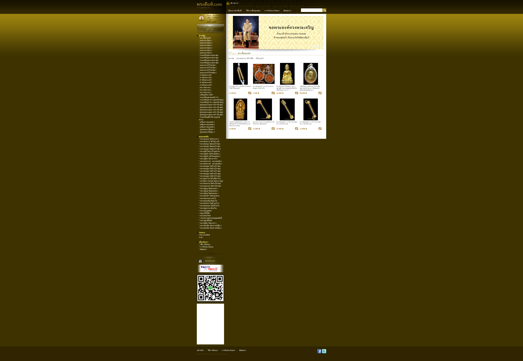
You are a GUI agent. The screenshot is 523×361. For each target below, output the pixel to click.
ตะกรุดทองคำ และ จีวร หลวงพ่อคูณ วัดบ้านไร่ (263, 87)
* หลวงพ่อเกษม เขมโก (207, 198)
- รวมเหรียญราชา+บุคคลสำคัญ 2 (211, 102)
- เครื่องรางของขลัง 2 (207, 125)
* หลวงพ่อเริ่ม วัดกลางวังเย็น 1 (210, 226)
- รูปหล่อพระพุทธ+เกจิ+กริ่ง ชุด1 (211, 105)
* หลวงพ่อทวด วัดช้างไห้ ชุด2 (210, 186)
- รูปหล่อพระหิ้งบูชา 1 (207, 129)
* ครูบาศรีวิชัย (204, 213)
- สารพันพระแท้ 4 (205, 82)
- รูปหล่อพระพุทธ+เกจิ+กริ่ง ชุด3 (211, 110)
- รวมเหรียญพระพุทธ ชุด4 (209, 63)
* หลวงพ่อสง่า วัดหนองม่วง (209, 196)
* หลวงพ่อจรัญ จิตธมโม (208, 201)
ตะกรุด (231, 58)
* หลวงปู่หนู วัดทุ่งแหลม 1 (208, 188)
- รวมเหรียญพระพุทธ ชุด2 (209, 58)
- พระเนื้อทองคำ (205, 38)
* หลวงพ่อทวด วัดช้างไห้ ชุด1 (210, 183)
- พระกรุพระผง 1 (205, 87)
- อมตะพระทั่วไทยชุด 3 (207, 70)
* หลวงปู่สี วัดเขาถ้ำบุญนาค (209, 151)
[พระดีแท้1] (275, 32)
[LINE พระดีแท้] (210, 301)
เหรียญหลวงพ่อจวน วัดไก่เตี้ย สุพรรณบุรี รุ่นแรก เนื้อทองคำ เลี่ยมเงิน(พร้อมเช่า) (310, 88)
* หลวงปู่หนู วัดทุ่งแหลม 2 (208, 191)
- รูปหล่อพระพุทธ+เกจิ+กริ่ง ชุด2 (211, 107)
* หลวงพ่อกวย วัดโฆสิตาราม (210, 179)
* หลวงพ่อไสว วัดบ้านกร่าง (209, 203)
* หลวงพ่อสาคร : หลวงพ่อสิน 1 (210, 161)
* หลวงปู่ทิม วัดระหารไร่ (208, 159)
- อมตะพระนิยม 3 (205, 45)
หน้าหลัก (200, 350)
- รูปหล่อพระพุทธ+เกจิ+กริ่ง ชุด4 (211, 112)
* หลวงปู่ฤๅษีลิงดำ (205, 221)
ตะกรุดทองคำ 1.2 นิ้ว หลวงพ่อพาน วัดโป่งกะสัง (286, 123)
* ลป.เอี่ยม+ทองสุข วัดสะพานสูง (211, 181)
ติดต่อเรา (287, 11)
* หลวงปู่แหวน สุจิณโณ (208, 208)
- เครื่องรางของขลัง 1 (207, 122)
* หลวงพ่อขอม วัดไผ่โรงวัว (209, 206)
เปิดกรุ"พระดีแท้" (235, 11)
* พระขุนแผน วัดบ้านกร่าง (209, 139)
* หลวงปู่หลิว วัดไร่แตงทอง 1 (210, 154)
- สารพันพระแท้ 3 (205, 80)
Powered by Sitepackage (220, 354)
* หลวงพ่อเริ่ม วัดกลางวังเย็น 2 (210, 228)
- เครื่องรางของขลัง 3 (207, 127)
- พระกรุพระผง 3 (205, 92)
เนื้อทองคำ (260, 58)
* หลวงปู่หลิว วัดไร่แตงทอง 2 (210, 156)
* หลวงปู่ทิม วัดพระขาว (208, 223)
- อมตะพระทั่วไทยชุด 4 (207, 73)
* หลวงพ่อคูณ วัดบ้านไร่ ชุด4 (210, 174)
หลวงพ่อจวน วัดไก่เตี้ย (244, 58)
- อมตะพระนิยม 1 (205, 40)
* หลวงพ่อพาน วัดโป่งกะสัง (209, 141)
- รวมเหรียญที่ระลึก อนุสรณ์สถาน (209, 118)
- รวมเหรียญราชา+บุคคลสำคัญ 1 (211, 100)
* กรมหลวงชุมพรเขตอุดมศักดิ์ (210, 218)
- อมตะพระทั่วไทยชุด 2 (207, 68)
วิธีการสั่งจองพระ (253, 11)
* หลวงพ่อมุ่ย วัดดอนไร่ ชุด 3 (210, 149)
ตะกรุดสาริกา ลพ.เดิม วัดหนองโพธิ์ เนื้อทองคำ (240, 87)
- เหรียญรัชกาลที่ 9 (206, 95)
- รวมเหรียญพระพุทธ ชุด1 (209, 55)
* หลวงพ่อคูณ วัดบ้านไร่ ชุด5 (210, 176)
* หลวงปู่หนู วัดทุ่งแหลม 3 (208, 193)
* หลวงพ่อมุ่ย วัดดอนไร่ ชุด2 (209, 146)
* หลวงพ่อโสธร (205, 216)
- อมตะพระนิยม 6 (205, 53)
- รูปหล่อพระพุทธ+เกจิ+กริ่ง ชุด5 (211, 115)
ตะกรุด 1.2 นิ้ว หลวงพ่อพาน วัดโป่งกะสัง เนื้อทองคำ (263, 123)
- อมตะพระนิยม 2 (205, 43)
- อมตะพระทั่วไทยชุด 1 (207, 65)
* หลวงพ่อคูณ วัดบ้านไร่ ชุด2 (210, 169)
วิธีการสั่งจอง (213, 350)
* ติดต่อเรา (203, 249)
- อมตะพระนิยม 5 (205, 50)
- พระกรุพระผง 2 (205, 90)
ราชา (201, 237)
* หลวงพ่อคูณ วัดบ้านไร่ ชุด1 (210, 166)
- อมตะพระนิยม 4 (205, 48)
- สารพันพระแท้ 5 (205, 85)
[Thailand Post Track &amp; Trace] (210, 268)
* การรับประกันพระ (206, 247)
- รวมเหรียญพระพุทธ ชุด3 (209, 60)
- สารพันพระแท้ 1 (205, 75)
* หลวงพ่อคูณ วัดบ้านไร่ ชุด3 (210, 171)
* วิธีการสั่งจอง (204, 244)
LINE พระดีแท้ (204, 235)
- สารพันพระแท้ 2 (205, 78)
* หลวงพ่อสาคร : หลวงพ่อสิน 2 (210, 164)
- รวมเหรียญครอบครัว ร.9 (208, 97)
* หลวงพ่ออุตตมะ (205, 211)
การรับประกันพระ (272, 11)
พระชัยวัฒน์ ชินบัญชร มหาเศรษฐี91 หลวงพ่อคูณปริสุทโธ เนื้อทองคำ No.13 (286, 88)
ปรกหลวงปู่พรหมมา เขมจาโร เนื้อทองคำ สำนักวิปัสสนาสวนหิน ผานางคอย (239, 124)
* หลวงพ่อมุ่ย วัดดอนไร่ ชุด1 (209, 144)
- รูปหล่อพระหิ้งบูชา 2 (207, 132)
